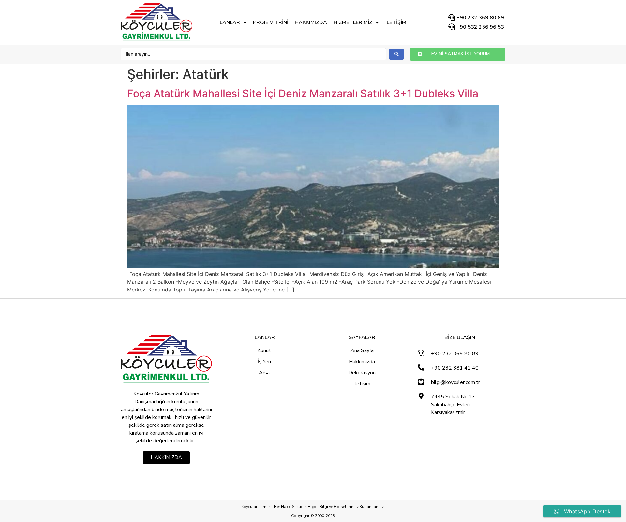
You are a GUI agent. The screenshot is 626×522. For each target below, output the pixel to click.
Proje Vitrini (270, 22)
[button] (457, 54)
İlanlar (229, 22)
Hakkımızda (311, 22)
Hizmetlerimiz (353, 22)
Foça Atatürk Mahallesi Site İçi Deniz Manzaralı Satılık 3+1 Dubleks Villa (302, 93)
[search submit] (396, 54)
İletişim (395, 22)
